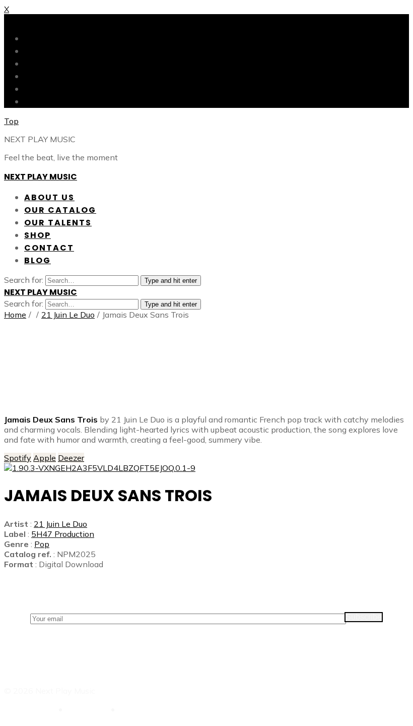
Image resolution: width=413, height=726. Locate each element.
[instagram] (206, 363)
